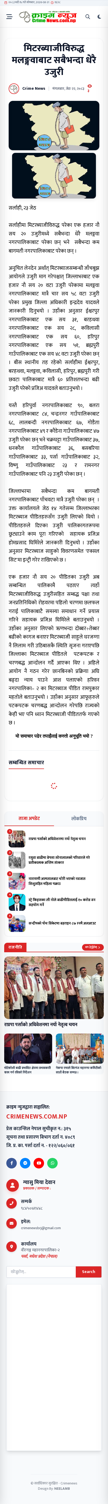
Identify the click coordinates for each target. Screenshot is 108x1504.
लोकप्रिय (79, 819)
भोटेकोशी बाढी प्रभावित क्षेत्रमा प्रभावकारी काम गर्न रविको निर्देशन (27, 1070)
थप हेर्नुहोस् (91, 947)
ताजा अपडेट (29, 819)
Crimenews (69, 1483)
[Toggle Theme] (99, 16)
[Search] (88, 16)
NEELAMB (62, 1489)
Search (88, 1271)
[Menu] (9, 16)
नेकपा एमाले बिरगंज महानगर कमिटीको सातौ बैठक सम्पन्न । (78, 1070)
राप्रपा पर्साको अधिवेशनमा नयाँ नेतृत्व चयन (40, 1025)
